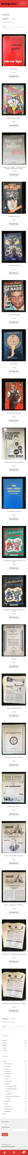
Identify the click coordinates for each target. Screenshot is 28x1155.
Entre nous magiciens (12, 1088)
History (7, 1078)
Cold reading (8, 1073)
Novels (6, 1103)
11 (20, 26)
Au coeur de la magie (11, 1086)
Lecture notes (8, 1081)
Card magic (7, 1066)
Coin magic (7, 1071)
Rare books (7, 1111)
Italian (4, 1048)
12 (23, 26)
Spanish (5, 1050)
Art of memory (8, 1063)
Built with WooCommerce (8, 1146)
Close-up (7, 1068)
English (5, 1040)
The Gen (9, 1098)
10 (17, 26)
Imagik (8, 1091)
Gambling (7, 1076)
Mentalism (7, 1101)
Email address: (6, 1127)
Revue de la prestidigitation (13, 1096)
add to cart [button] (15, 76)
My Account (4, 1152)
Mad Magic (9, 1093)
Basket (21, 1151)
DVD (4, 1113)
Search (14, 1152)
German (5, 1045)
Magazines (7, 1083)
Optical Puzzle (8, 1106)
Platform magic (8, 1108)
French (4, 1043)
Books (4, 1061)
